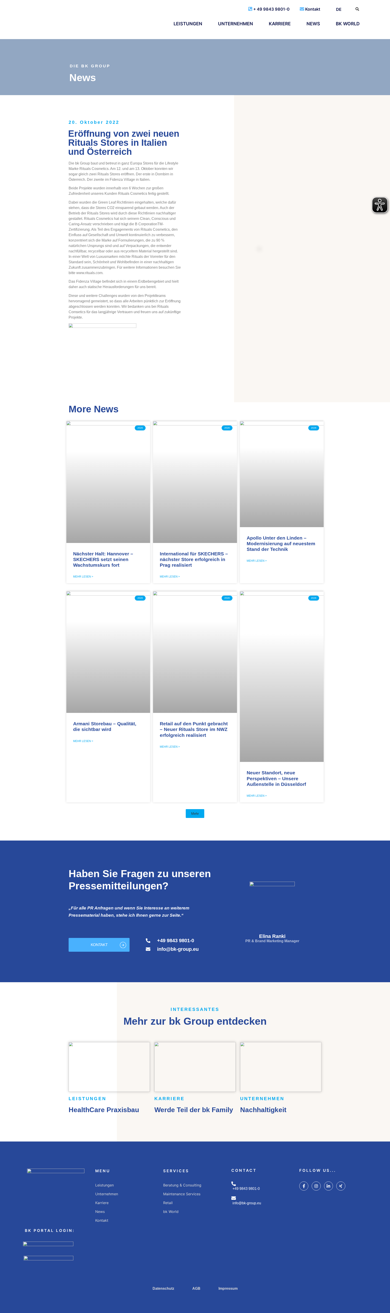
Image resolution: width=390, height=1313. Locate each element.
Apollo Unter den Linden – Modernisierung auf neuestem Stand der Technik (281, 543)
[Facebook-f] (303, 1186)
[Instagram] (316, 1186)
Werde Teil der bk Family (193, 1109)
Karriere (280, 23)
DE (338, 9)
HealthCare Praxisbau (104, 1109)
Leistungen (188, 23)
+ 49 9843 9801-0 (271, 9)
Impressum (228, 1288)
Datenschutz (163, 1288)
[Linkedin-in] (328, 1186)
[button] (195, 813)
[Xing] (340, 1186)
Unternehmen (235, 23)
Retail (168, 1202)
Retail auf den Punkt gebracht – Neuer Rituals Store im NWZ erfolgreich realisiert (194, 729)
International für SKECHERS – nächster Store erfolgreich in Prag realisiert (194, 559)
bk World (348, 23)
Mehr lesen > (83, 576)
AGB (196, 1288)
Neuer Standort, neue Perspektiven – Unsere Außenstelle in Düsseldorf (276, 778)
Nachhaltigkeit (263, 1109)
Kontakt (312, 9)
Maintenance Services (181, 1194)
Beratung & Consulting (182, 1185)
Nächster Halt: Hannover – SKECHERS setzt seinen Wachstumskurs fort (103, 559)
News (313, 23)
